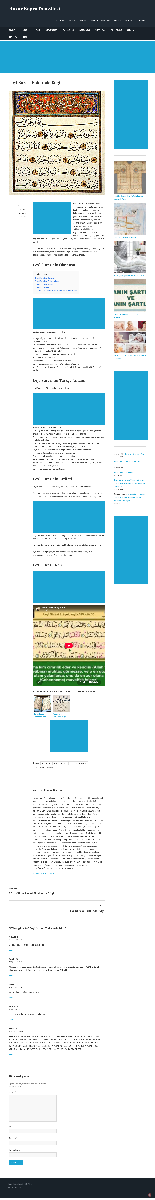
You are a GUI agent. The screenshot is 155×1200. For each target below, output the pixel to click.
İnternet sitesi (15, 1150)
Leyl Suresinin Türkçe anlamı (44, 768)
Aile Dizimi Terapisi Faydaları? (125, 237)
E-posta (13, 1138)
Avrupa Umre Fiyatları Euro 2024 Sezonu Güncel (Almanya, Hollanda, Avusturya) (129, 483)
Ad (11, 1126)
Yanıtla (11, 950)
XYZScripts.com (86, 1199)
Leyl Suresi (46, 763)
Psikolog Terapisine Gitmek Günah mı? (129, 276)
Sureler (23, 217)
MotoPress (18, 1187)
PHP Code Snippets (70, 1199)
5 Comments (22, 213)
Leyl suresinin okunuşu (78, 763)
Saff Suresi (129, 472)
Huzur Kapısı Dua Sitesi (34, 9)
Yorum (12, 1092)
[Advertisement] (77, 58)
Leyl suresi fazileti (60, 763)
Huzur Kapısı (22, 206)
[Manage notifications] (149, 1195)
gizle (50, 274)
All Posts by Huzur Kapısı (43, 873)
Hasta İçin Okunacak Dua (134, 454)
